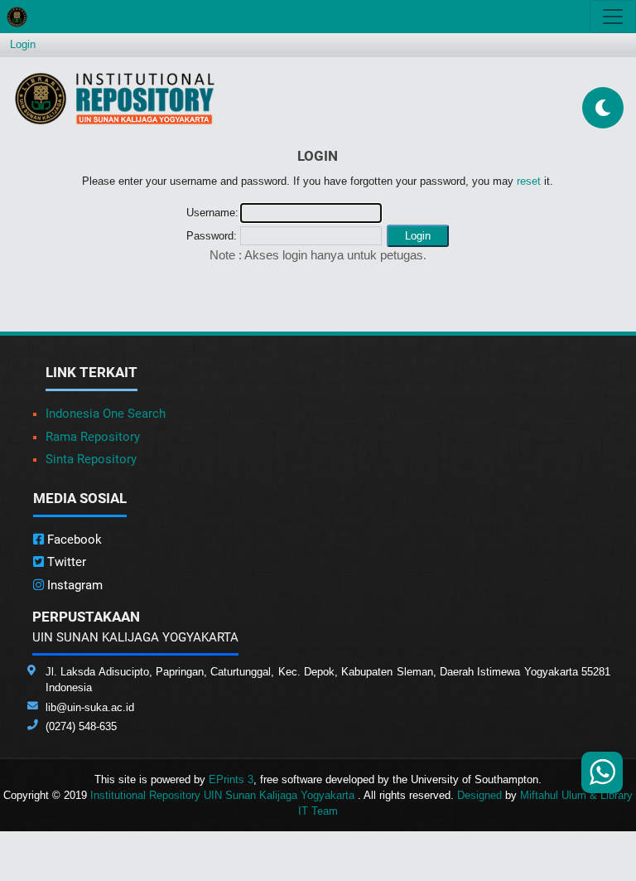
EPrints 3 (231, 779)
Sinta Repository (91, 459)
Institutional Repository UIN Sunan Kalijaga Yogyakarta (224, 795)
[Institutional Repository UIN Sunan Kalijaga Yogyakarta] (114, 98)
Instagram (73, 585)
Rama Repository (93, 436)
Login (23, 44)
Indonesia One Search (106, 413)
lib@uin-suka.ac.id (90, 707)
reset (529, 181)
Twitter (65, 561)
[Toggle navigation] (613, 16)
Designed (479, 795)
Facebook (73, 539)
